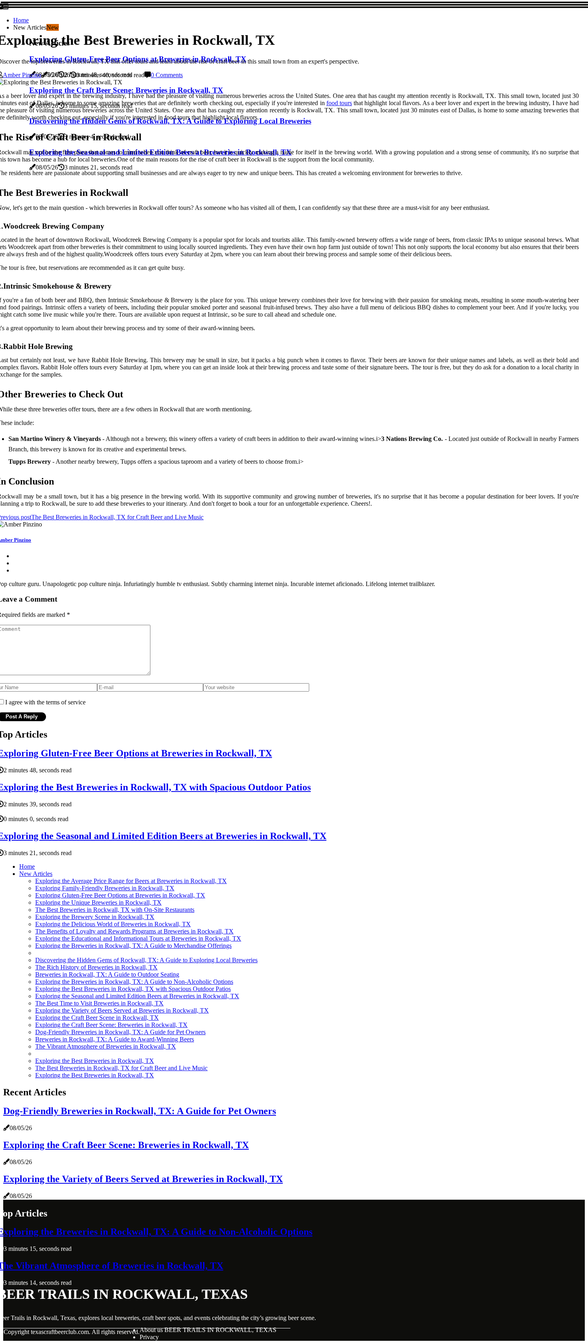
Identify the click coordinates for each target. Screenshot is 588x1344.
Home (21, 20)
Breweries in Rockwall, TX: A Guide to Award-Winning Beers (114, 1039)
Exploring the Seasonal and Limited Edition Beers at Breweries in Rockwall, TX (137, 996)
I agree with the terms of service (45, 702)
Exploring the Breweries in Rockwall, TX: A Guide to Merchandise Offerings (133, 945)
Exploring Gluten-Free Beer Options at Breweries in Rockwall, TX (120, 895)
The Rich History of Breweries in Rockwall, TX (96, 967)
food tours (339, 103)
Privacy (149, 1337)
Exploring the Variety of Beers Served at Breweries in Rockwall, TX (122, 1010)
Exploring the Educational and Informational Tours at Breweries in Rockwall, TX (138, 938)
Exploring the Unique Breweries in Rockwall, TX (98, 902)
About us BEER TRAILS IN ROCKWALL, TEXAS (208, 1329)
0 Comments (167, 75)
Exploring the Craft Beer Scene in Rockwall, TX (97, 1017)
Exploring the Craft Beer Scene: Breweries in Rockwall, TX (111, 1024)
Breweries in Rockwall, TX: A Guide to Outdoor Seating (107, 974)
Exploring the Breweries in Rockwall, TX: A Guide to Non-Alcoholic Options (134, 981)
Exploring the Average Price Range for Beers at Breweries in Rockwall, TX (131, 880)
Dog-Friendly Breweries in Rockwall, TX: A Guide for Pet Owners (120, 1032)
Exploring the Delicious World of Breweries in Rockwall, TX (113, 924)
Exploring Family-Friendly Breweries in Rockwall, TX (104, 888)
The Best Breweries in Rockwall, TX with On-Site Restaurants (114, 909)
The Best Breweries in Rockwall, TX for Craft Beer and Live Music (121, 1068)
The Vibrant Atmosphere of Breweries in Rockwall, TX (105, 1046)
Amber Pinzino (22, 75)
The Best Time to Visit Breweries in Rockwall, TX (99, 1003)
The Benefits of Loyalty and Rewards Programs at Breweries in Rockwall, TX (134, 931)
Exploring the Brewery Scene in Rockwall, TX (94, 916)
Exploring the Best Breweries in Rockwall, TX (94, 1060)
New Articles (35, 873)
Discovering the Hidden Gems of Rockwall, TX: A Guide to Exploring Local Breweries (146, 960)
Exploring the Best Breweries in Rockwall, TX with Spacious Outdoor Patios (133, 988)
